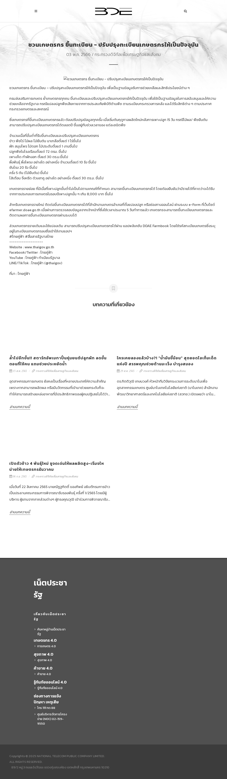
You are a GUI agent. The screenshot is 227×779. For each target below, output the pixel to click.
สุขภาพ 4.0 (44, 660)
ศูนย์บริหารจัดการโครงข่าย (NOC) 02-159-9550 (52, 719)
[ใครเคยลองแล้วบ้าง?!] (167, 331)
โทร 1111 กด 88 (46, 708)
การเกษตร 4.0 (46, 646)
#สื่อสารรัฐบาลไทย (39, 236)
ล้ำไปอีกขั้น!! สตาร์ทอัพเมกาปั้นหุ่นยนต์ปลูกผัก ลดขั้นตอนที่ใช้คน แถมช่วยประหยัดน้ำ (58, 361)
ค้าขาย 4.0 (44, 674)
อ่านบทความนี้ (20, 406)
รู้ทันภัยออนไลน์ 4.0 (50, 688)
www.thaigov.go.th (39, 247)
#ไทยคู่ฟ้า (16, 236)
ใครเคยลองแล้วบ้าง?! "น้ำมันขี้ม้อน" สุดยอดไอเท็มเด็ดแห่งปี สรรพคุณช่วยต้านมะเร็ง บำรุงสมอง (167, 361)
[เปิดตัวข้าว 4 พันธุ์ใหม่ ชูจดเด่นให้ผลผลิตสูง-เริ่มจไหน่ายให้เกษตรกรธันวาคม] (59, 437)
